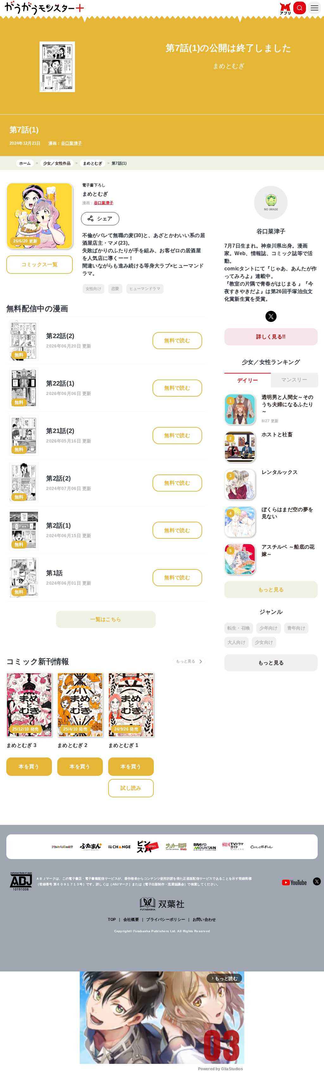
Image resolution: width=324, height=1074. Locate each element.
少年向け (268, 628)
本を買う (29, 766)
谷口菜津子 (71, 143)
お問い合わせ (204, 919)
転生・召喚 (238, 628)
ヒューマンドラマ (145, 288)
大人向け (236, 642)
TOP (112, 919)
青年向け (296, 628)
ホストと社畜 (277, 434)
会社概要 (131, 919)
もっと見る (271, 589)
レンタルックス (280, 472)
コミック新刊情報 (37, 661)
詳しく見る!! (270, 336)
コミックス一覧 (40, 264)
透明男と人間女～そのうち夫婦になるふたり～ (287, 404)
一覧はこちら (105, 619)
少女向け (264, 642)
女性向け (93, 288)
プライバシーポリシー (165, 919)
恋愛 (115, 288)
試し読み (131, 788)
